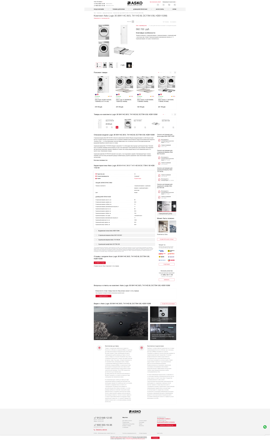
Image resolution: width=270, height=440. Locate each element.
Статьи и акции (143, 420)
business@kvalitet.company (166, 422)
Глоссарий (141, 422)
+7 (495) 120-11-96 (167, 275)
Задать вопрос (103, 296)
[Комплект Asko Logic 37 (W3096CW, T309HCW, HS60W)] (124, 84)
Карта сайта (159, 433)
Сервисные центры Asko (128, 424)
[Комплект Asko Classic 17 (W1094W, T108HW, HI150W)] (167, 84)
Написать (166, 279)
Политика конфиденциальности (129, 433)
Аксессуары (160, 9)
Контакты (141, 425)
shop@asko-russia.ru (163, 418)
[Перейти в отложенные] (158, 4)
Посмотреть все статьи (166, 239)
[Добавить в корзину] (117, 127)
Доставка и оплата (127, 420)
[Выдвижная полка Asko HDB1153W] (156, 124)
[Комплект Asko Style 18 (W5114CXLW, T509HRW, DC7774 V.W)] (103, 84)
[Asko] (135, 4)
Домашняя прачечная (140, 9)
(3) (111, 96)
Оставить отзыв (99, 262)
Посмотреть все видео (168, 303)
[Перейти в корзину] (169, 4)
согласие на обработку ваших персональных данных (121, 437)
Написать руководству (166, 425)
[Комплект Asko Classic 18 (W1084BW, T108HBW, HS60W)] (146, 84)
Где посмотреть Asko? (155, 1)
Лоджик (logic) (137, 178)
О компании (125, 427)
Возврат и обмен (126, 425)
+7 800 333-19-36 (99, 5)
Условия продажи (143, 433)
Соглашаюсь (155, 437)
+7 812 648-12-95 (99, 3)
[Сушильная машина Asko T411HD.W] (128, 124)
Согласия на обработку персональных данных (135, 438)
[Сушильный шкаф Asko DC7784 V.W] (100, 124)
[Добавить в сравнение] (112, 127)
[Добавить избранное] (107, 127)
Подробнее (167, 264)
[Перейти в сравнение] (163, 4)
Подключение (125, 422)
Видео (140, 424)
